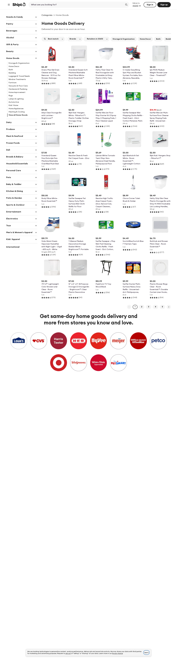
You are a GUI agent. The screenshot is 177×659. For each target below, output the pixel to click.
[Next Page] (169, 307)
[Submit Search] (126, 4)
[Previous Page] (129, 307)
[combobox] (76, 4)
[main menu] (8, 4)
